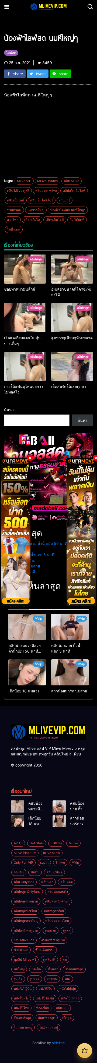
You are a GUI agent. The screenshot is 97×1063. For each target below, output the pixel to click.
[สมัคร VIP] (84, 1050)
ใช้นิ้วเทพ (13, 229)
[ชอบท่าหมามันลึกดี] (25, 269)
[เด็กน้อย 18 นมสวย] (27, 672)
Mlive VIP (24, 181)
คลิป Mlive (71, 181)
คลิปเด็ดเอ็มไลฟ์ (74, 191)
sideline (58, 1043)
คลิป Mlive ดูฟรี (18, 191)
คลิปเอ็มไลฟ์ (15, 200)
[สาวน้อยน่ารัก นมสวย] (70, 672)
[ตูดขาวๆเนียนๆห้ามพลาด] (72, 317)
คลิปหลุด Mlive (46, 191)
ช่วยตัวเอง (14, 210)
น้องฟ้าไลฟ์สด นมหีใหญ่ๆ (67, 210)
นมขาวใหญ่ (35, 210)
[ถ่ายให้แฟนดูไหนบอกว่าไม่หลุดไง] (25, 366)
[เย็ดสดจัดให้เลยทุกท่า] (72, 366)
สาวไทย (12, 220)
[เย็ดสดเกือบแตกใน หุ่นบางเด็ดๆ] (25, 317)
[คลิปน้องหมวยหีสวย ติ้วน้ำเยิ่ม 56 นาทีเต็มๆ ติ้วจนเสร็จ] (27, 627)
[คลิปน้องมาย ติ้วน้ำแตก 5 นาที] (70, 627)
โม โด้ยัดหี (77, 220)
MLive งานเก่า (47, 181)
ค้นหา (9, 409)
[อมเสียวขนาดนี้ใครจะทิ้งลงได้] (72, 269)
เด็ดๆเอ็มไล (32, 220)
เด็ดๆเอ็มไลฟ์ (55, 220)
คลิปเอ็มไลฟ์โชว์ (41, 200)
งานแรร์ (64, 200)
